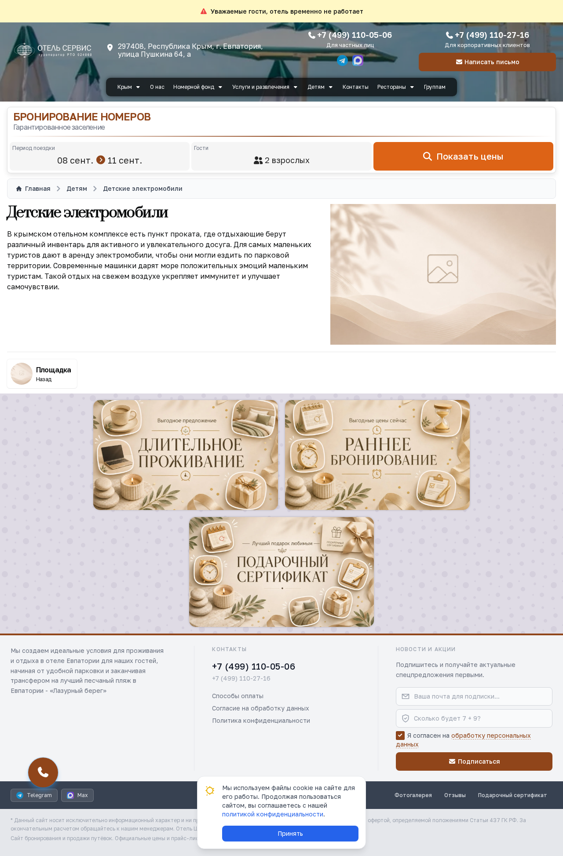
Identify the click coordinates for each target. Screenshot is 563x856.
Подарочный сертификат (512, 795)
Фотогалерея (413, 795)
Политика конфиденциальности (261, 720)
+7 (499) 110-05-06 (354, 35)
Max (82, 795)
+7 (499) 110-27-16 (492, 35)
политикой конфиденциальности (272, 814)
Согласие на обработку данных (260, 708)
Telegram (39, 795)
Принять (290, 833)
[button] (185, 455)
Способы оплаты (237, 695)
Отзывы (455, 795)
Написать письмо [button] (491, 62)
